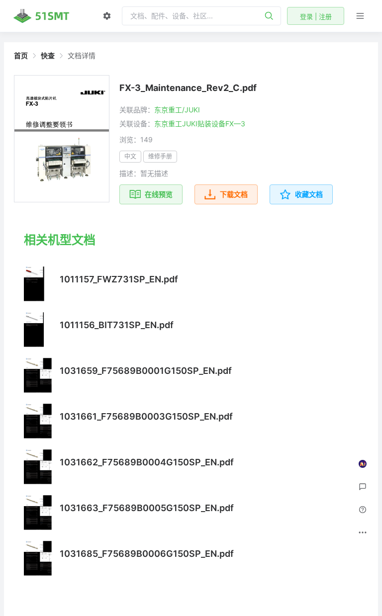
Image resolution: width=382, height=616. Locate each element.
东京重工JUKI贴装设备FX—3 (199, 123)
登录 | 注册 (316, 16)
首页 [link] (21, 55)
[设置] (107, 16)
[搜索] (269, 16)
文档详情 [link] (82, 55)
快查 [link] (48, 55)
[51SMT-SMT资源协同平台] (41, 16)
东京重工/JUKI (177, 109)
